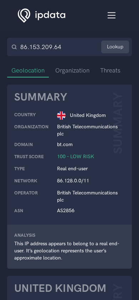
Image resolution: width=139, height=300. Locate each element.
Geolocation (28, 70)
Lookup (115, 47)
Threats (110, 70)
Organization (72, 70)
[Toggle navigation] (112, 15)
